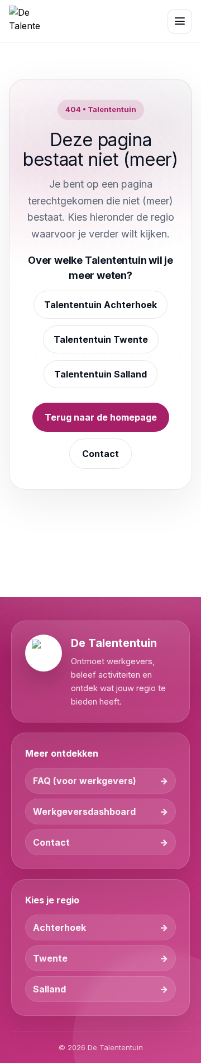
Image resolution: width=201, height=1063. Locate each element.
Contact (100, 453)
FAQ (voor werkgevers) (84, 780)
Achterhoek (59, 927)
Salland (49, 989)
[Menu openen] (180, 21)
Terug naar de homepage (101, 417)
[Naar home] (24, 21)
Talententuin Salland (100, 374)
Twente (50, 958)
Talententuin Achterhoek (100, 304)
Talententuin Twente (101, 339)
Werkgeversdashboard (84, 811)
